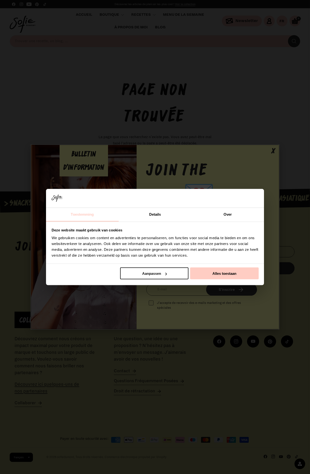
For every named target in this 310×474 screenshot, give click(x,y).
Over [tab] (228, 214)
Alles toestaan (224, 273)
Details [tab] (155, 214)
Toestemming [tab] (82, 214)
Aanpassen (151, 273)
